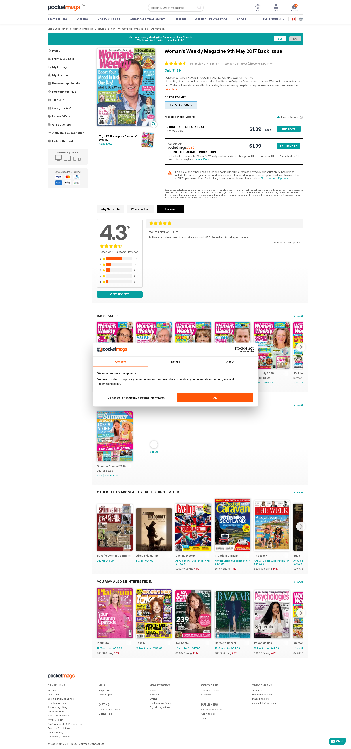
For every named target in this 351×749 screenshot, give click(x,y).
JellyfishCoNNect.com (264, 702)
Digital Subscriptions (59, 28)
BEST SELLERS (58, 19)
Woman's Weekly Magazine (133, 28)
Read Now (105, 143)
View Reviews (120, 294)
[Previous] (99, 526)
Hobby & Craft (108, 19)
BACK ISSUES (108, 316)
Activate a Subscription (68, 133)
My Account (60, 75)
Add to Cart (268, 382)
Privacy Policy (55, 719)
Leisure (180, 19)
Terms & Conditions (59, 728)
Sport (242, 19)
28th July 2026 (264, 373)
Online (153, 698)
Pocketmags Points (161, 702)
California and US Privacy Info (65, 723)
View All (298, 316)
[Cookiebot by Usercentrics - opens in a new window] (238, 349)
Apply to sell (208, 713)
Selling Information (211, 709)
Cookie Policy (55, 732)
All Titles (52, 690)
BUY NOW (288, 128)
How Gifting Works (109, 709)
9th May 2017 (158, 28)
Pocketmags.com (262, 694)
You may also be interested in (124, 581)
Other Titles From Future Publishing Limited (138, 492)
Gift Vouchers (61, 124)
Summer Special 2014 (111, 466)
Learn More (202, 159)
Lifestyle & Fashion (105, 28)
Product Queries (210, 690)
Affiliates (206, 694)
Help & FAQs (106, 690)
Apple (153, 690)
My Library (59, 67)
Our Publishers (56, 711)
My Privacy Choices (59, 736)
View (296, 382)
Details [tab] (175, 361)
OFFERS (82, 19)
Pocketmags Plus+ (65, 91)
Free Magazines (57, 702)
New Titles (54, 694)
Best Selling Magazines (61, 698)
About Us (257, 690)
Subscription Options (274, 178)
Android (154, 694)
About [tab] (230, 361)
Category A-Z (61, 108)
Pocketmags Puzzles (66, 83)
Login (204, 717)
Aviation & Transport (147, 19)
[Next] (300, 347)
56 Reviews (197, 63)
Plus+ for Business (58, 715)
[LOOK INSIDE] (126, 125)
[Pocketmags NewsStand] (66, 7)
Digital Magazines (160, 707)
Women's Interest (82, 28)
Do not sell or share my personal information (136, 397)
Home (56, 50)
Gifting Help (105, 713)
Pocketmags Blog (57, 707)
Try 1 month (288, 145)
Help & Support (62, 141)
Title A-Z (58, 100)
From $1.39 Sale (63, 58)
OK (215, 397)
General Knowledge (211, 19)
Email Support (106, 694)
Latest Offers (61, 116)
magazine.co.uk (261, 698)
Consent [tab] (120, 361)
